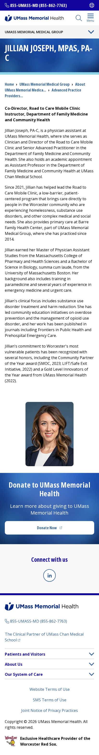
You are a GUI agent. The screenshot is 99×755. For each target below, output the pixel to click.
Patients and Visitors (25, 654)
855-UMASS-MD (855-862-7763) (38, 5)
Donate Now (59, 529)
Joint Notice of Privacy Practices (49, 710)
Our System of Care (24, 674)
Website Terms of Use (50, 689)
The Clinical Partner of (44, 637)
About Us (13, 664)
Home (9, 84)
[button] (91, 654)
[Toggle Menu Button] (91, 32)
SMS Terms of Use (49, 700)
